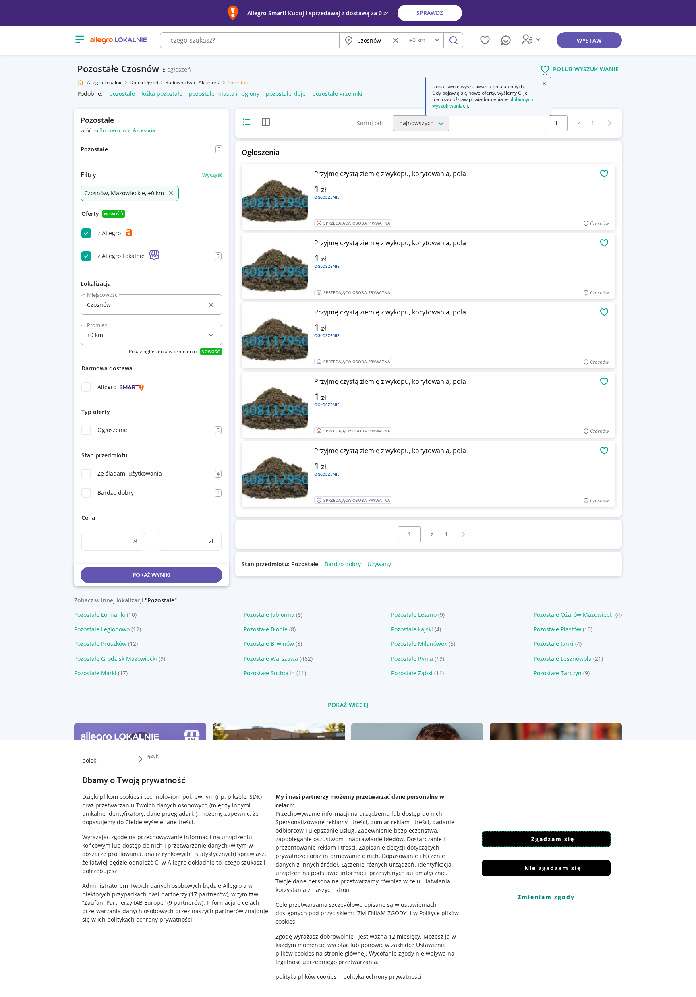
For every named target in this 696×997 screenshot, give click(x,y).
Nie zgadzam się (552, 868)
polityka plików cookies (306, 976)
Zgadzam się (552, 839)
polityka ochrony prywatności (382, 976)
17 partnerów (209, 894)
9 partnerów (185, 902)
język (153, 756)
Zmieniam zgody (546, 897)
